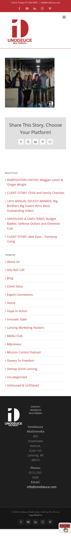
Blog (10, 278)
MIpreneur (14, 344)
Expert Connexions (20, 295)
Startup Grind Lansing (22, 369)
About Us (13, 262)
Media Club (15, 336)
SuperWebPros (35, 515)
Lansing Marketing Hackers (25, 328)
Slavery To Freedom (20, 360)
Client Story (15, 286)
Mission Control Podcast (24, 352)
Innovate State (17, 319)
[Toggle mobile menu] (64, 17)
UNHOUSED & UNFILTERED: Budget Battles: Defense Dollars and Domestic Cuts (33, 223)
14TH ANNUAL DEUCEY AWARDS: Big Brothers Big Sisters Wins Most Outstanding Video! (32, 206)
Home (11, 303)
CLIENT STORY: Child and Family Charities (35, 193)
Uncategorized (17, 377)
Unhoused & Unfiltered (23, 385)
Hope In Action (17, 311)
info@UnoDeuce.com (50, 2)
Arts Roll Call (15, 270)
